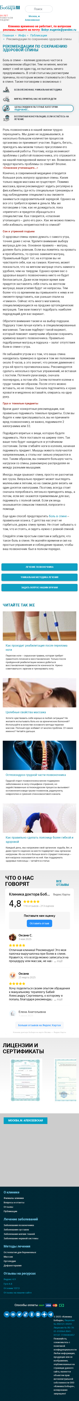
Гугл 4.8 (8, 1283)
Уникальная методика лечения (39, 577)
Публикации (10, 1211)
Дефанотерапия (12, 1265)
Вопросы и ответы (14, 1202)
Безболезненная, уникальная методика (38, 89)
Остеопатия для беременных (20, 1252)
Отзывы (8, 1207)
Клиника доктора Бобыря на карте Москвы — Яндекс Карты (39, 1032)
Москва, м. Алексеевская (25, 1120)
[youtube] (13, 1314)
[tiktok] (25, 1314)
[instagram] (38, 1314)
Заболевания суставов (16, 1229)
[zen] (44, 1314)
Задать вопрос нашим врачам (39, 587)
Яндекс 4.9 (10, 1279)
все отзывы (62, 883)
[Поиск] (28, 9)
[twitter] (19, 1314)
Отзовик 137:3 (11, 1288)
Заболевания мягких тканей (19, 1234)
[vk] (7, 1314)
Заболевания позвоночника (19, 1225)
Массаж (8, 1256)
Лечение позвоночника (39, 567)
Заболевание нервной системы (21, 1238)
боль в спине (58, 516)
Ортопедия (10, 1261)
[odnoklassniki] (32, 1314)
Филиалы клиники (14, 1198)
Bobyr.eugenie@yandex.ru (58, 30)
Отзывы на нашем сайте (18, 1292)
